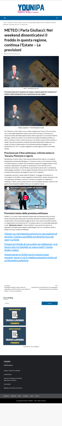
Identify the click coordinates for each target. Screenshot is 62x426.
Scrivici (37, 396)
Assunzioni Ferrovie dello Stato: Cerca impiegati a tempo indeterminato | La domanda (44, 287)
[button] (6, 18)
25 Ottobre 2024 (16, 53)
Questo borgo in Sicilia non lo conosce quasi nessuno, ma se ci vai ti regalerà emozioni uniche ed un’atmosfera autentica (30, 257)
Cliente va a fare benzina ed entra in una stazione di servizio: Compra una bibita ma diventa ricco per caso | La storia (30, 236)
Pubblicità (13, 396)
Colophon (25, 396)
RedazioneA (8, 53)
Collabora (6, 396)
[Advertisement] (31, 414)
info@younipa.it (8, 365)
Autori (31, 396)
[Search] (57, 18)
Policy (19, 396)
